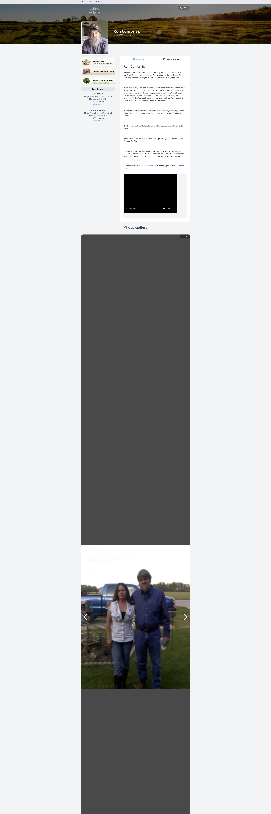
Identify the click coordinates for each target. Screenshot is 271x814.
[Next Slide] (185, 617)
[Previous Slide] (85, 617)
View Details (98, 104)
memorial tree (150, 165)
